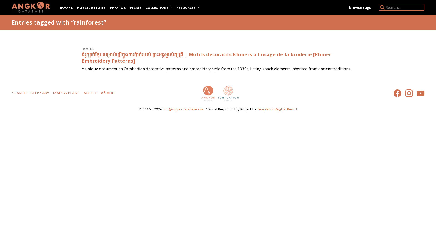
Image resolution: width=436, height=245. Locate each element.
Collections (157, 7)
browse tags (360, 7)
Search (19, 93)
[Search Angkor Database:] (382, 8)
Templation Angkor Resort (277, 109)
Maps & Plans (66, 93)
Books (66, 7)
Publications (91, 7)
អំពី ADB (107, 93)
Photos (118, 7)
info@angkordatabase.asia (183, 109)
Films (136, 7)
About (90, 93)
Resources (186, 7)
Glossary (39, 93)
